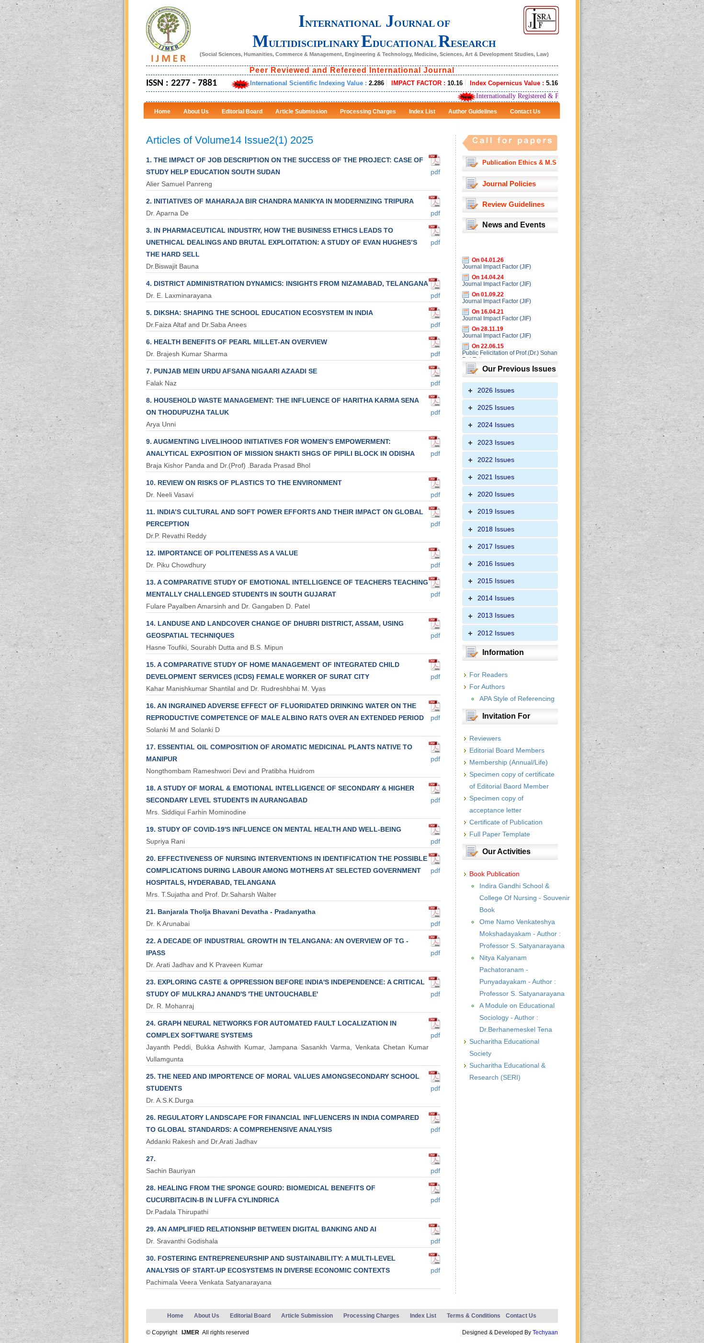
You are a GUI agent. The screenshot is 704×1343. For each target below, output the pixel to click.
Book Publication (494, 874)
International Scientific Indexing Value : (317, 83)
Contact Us (521, 1315)
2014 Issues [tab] (495, 598)
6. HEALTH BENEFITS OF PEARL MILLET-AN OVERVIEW (236, 342)
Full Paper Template (499, 834)
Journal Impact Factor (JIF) (496, 250)
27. (151, 1158)
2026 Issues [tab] (495, 390)
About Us (206, 1315)
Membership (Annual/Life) (508, 762)
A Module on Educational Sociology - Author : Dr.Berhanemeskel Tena (517, 1017)
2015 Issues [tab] (495, 581)
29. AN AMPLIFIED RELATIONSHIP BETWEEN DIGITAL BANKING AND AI (261, 1229)
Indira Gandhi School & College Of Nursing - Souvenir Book (524, 898)
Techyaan (545, 1332)
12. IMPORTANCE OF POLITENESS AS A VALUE (222, 553)
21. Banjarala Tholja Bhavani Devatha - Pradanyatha (231, 911)
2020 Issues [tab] (495, 494)
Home (175, 1315)
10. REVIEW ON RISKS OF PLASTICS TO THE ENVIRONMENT (244, 482)
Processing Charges (371, 1315)
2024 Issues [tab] (495, 425)
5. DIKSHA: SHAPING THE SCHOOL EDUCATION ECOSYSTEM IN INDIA (259, 312)
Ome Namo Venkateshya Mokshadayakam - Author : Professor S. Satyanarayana (522, 933)
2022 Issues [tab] (495, 459)
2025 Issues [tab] (495, 407)
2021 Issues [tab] (495, 477)
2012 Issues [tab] (495, 633)
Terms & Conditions (473, 1315)
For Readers (488, 674)
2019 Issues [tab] (495, 511)
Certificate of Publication (506, 822)
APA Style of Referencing (517, 698)
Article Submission (307, 1315)
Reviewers (485, 738)
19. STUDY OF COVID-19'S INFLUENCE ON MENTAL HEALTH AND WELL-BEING (273, 829)
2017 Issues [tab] (495, 546)
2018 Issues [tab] (495, 529)
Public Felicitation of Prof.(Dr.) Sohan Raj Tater (509, 340)
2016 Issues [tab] (495, 563)
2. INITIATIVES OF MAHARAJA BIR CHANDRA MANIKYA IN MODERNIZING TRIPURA (280, 201)
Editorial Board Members (507, 750)
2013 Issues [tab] (495, 615)
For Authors (487, 686)
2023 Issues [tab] (495, 442)
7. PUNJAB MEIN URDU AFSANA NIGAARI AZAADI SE (231, 371)
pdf (434, 172)
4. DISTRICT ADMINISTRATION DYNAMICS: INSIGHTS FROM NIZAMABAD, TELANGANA (287, 283)
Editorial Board (250, 1315)
